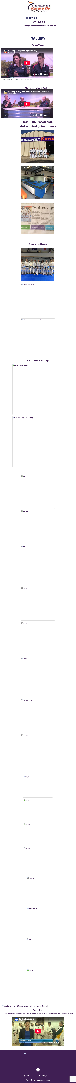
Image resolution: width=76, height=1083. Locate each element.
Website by (29, 1080)
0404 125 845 (39, 21)
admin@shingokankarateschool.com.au (39, 25)
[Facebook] (39, 17)
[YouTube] (48, 17)
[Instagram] (45, 17)
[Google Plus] (42, 17)
